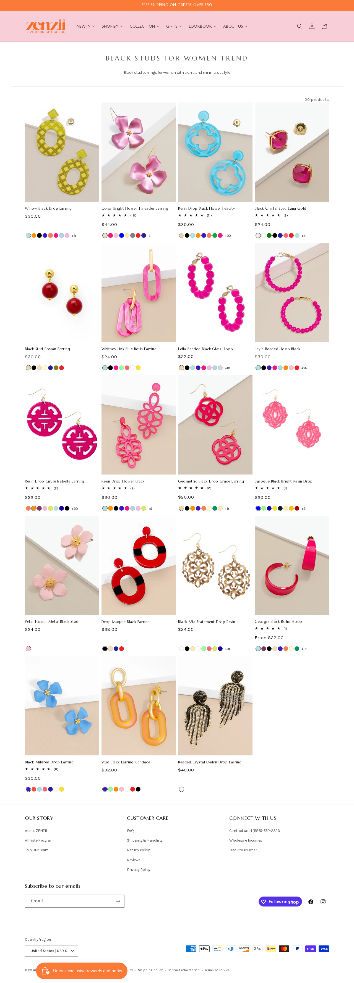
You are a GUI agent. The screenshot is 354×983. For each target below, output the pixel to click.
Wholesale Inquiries (245, 840)
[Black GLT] (280, 508)
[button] (300, 26)
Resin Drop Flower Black (123, 481)
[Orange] (285, 367)
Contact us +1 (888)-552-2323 (254, 830)
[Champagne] (105, 235)
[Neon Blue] (61, 508)
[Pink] (116, 235)
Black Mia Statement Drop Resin (206, 622)
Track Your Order (243, 850)
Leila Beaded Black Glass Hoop (205, 349)
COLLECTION (142, 26)
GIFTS (172, 26)
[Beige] (181, 235)
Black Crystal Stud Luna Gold (280, 208)
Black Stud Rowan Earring (47, 349)
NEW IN (83, 26)
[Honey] (291, 508)
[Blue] (121, 235)
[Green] (214, 235)
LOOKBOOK (200, 26)
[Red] (138, 235)
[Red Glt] (297, 508)
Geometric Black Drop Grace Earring (211, 481)
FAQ (130, 830)
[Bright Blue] (28, 235)
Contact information (184, 970)
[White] (132, 367)
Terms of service (217, 970)
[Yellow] (138, 367)
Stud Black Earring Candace (125, 762)
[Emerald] (269, 235)
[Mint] (121, 367)
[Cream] (45, 367)
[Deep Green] (214, 508)
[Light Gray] (220, 367)
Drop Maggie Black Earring (125, 622)
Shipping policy (150, 970)
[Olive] (56, 367)
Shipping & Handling (144, 840)
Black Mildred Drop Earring (49, 762)
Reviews (133, 860)
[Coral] (50, 235)
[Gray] (132, 235)
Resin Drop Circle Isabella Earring (54, 481)
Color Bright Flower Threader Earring (134, 208)
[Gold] (127, 235)
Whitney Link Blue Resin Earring (129, 349)
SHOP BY (110, 26)
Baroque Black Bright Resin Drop (284, 481)
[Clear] (263, 235)
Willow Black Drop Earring (48, 208)
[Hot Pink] (56, 235)
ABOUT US (233, 26)
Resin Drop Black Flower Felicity (206, 208)
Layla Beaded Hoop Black (277, 349)
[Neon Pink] (285, 235)
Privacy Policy (138, 869)
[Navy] (143, 235)
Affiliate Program (39, 840)
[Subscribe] (118, 901)
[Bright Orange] (34, 235)
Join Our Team (36, 850)
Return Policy (138, 850)
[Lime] (50, 508)
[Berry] (39, 508)
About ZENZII (36, 830)
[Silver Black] (187, 648)
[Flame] (34, 789)
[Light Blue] (61, 235)
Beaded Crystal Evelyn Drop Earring (209, 762)
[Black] (39, 235)
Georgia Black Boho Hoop (278, 622)
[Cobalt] (45, 235)
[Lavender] (67, 235)
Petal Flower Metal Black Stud (51, 622)
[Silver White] (198, 648)
